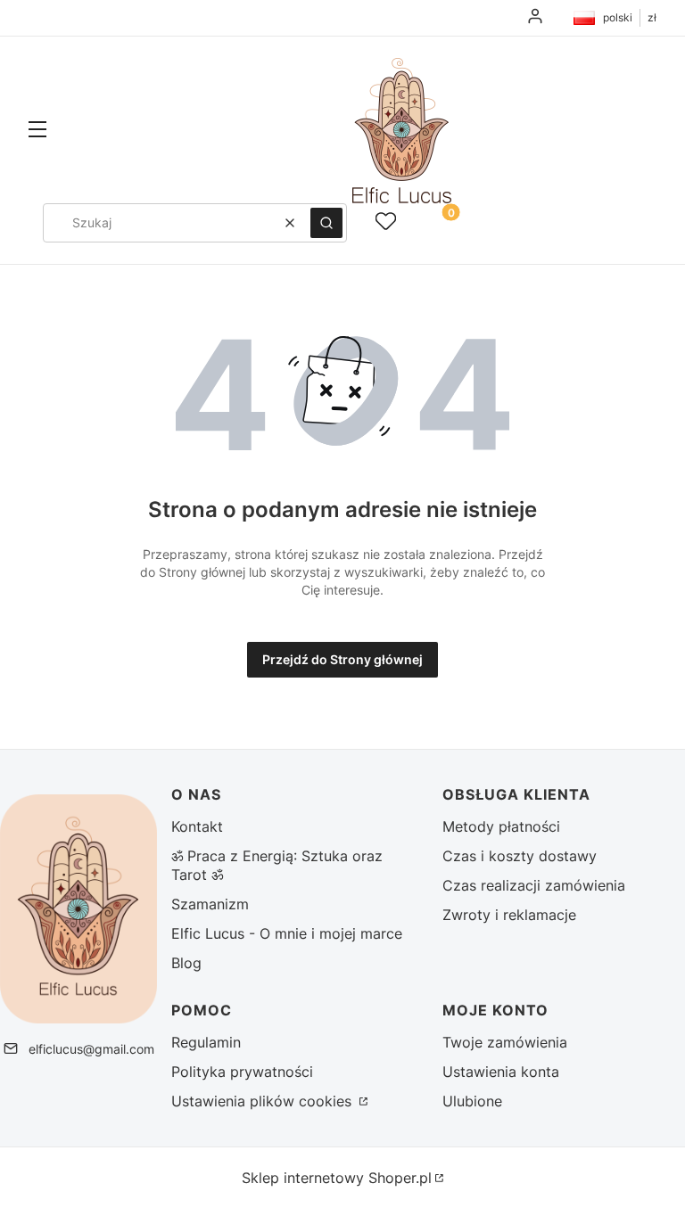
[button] (37, 131)
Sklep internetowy (337, 1178)
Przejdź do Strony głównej (342, 659)
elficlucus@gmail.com (91, 1048)
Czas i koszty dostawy (519, 856)
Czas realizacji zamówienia (533, 885)
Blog (186, 963)
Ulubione (472, 1101)
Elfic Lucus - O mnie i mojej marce (286, 933)
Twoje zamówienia (504, 1042)
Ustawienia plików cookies (263, 1101)
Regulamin (206, 1042)
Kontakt (197, 826)
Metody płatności (501, 826)
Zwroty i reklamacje (509, 915)
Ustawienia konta (500, 1072)
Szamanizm (210, 904)
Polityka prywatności (242, 1072)
